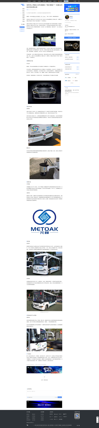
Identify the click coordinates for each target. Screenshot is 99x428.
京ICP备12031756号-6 (51, 426)
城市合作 (28, 414)
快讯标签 (42, 419)
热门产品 (42, 416)
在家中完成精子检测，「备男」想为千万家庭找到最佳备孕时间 (72, 91)
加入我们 (33, 419)
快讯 (23, 11)
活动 (23, 21)
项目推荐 (28, 416)
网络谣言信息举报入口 (30, 422)
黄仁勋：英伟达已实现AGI (69, 33)
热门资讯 (42, 414)
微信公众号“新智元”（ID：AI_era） (39, 16)
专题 (23, 19)
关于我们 (33, 416)
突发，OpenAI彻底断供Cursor (70, 26)
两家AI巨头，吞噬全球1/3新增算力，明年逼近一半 (72, 30)
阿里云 (36, 425)
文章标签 (42, 418)
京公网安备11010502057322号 (64, 426)
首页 (23, 8)
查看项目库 (77, 74)
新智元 (28, 9)
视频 (23, 17)
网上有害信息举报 (69, 425)
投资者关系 (28, 419)
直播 (23, 15)
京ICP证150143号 (56, 426)
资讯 (23, 13)
